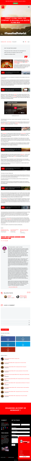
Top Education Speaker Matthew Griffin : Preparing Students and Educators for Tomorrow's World (17, 383)
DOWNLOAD (15, 3)
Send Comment (5, 329)
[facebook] (1, 427)
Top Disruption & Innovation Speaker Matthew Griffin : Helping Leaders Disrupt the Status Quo (16, 375)
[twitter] (1, 429)
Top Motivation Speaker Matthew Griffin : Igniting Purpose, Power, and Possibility (15, 395)
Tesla (15, 156)
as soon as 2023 (23, 133)
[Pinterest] (3, 240)
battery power (22, 154)
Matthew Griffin (4, 41)
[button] (27, 292)
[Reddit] (7, 240)
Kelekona (15, 94)
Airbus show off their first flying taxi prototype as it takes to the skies (24, 230)
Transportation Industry (4, 238)
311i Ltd (7, 457)
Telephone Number (14, 430)
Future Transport (9, 41)
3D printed (14, 96)
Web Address (14, 434)
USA (9, 238)
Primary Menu (29, 7)
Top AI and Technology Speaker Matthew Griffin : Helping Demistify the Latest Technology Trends (17, 379)
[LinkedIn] (6, 240)
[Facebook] (1, 240)
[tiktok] (7, 427)
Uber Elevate (4, 133)
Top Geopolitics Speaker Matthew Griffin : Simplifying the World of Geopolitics (15, 366)
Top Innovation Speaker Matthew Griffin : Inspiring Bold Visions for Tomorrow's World (16, 391)
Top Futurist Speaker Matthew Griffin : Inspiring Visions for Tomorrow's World (15, 362)
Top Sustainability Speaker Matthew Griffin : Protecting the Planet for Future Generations (16, 387)
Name (13, 423)
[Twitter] (2, 240)
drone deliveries (4, 198)
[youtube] (3, 429)
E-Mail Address (14, 427)
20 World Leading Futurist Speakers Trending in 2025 (11, 358)
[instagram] (3, 427)
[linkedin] (5, 427)
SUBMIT (13, 444)
